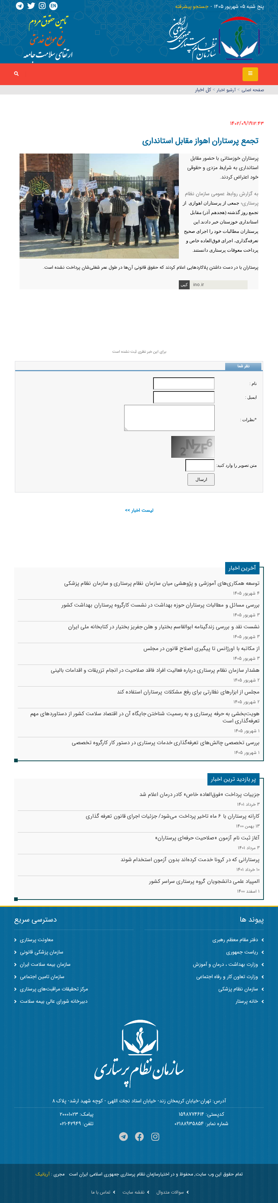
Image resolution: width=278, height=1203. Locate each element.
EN (53, 6)
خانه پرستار (248, 1001)
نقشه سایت (133, 1192)
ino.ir (198, 285)
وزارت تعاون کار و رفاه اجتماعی (228, 977)
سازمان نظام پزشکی (239, 989)
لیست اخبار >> (139, 510)
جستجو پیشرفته (191, 7)
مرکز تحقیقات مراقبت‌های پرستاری (53, 989)
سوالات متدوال (170, 1192)
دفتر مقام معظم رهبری (236, 940)
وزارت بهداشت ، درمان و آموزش (226, 964)
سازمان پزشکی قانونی (40, 952)
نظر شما (243, 366)
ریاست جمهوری (243, 952)
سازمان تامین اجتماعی (41, 977)
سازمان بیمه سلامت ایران (44, 964)
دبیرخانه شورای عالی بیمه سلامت (53, 1001)
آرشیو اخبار (226, 90)
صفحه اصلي (252, 90)
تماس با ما (100, 1192)
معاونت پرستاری (35, 940)
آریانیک (42, 1174)
